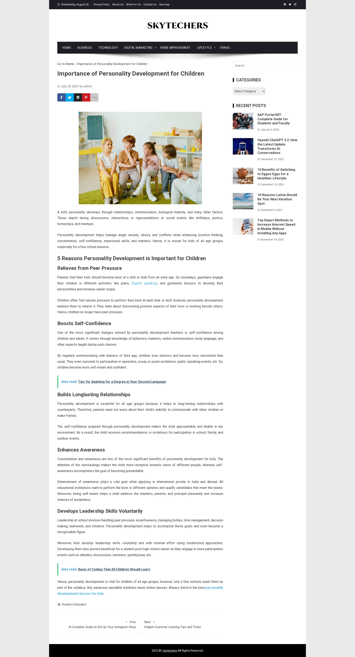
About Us (117, 4)
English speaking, (144, 283)
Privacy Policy (101, 4)
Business (85, 47)
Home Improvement (175, 47)
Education (80, 604)
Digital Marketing (138, 47)
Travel (225, 47)
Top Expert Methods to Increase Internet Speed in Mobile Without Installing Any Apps (276, 226)
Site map (164, 4)
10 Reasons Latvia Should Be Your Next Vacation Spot (277, 199)
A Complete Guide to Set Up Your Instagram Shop (102, 624)
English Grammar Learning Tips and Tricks (172, 624)
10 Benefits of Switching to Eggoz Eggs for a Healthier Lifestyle (276, 174)
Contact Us (150, 4)
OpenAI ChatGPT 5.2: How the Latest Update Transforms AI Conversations (277, 146)
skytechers (170, 650)
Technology (108, 47)
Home (67, 47)
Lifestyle (204, 47)
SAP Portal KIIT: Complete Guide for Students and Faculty (273, 119)
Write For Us (133, 4)
